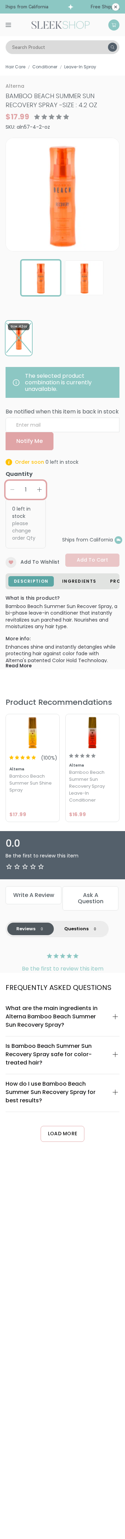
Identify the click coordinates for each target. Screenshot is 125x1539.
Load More (62, 1133)
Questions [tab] (76, 928)
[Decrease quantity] (12, 490)
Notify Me (29, 441)
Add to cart (92, 559)
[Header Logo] (61, 24)
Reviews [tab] (25, 928)
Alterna (15, 86)
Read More (19, 665)
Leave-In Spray (80, 67)
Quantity (19, 474)
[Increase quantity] (39, 490)
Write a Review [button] (33, 895)
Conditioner (44, 67)
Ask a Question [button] (90, 898)
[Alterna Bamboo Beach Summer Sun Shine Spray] (32, 732)
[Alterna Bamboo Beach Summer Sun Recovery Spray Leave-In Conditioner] (92, 732)
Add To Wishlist (39, 561)
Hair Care (15, 67)
